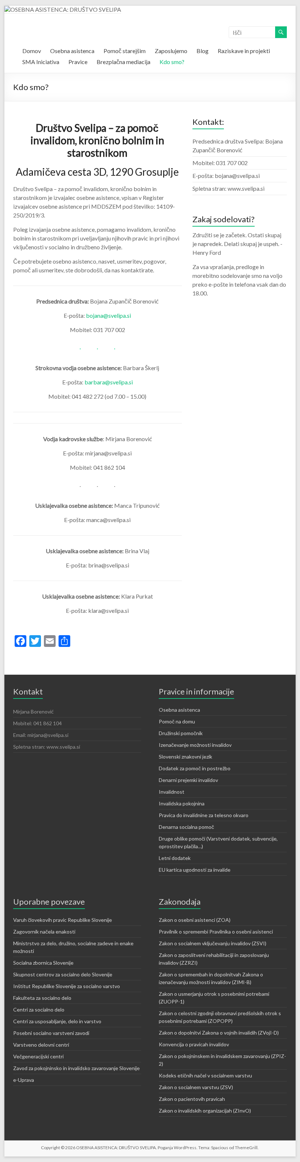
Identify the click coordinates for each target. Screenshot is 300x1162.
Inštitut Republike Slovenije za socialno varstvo (66, 986)
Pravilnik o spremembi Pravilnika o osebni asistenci (216, 931)
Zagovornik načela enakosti (44, 931)
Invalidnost (171, 792)
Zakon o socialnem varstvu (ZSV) (196, 1087)
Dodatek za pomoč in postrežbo (194, 768)
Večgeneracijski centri (38, 1056)
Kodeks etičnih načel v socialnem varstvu (205, 1075)
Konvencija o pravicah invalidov (194, 1044)
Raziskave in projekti (244, 50)
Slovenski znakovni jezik (185, 756)
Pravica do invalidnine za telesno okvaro (203, 815)
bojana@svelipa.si (108, 315)
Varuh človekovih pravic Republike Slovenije (62, 920)
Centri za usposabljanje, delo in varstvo (57, 1021)
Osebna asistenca (72, 50)
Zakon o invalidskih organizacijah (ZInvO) (205, 1110)
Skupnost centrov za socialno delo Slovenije (62, 974)
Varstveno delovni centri (41, 1045)
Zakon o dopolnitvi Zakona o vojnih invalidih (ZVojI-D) (219, 1032)
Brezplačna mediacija (123, 61)
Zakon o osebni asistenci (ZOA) (194, 920)
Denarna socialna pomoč (186, 827)
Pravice (77, 61)
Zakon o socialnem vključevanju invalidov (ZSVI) (212, 943)
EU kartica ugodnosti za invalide (194, 870)
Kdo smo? (172, 61)
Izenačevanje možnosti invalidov (195, 745)
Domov (31, 50)
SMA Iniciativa (40, 61)
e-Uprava (23, 1080)
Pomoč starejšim (125, 50)
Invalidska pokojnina (182, 803)
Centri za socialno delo (38, 1009)
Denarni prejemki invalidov (188, 780)
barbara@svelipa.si (109, 382)
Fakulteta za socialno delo (42, 998)
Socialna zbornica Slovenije (43, 963)
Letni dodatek (175, 858)
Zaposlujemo (171, 50)
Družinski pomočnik (181, 733)
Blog (202, 50)
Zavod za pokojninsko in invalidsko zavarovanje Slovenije (76, 1068)
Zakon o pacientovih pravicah (192, 1099)
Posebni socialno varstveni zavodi (51, 1033)
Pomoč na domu (177, 721)
